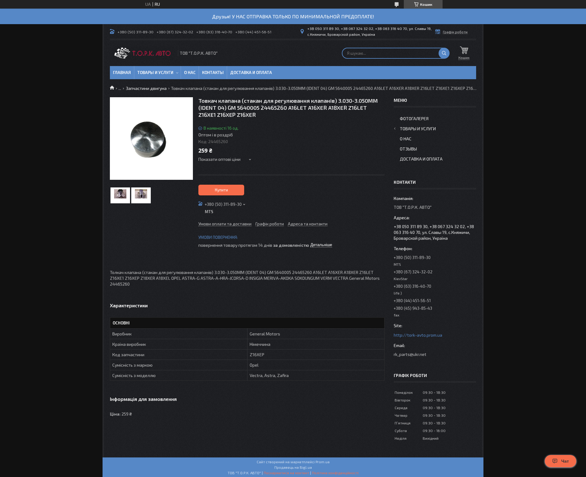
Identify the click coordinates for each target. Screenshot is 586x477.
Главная (122, 72)
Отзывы (408, 148)
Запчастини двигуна (146, 88)
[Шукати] (444, 53)
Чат (565, 461)
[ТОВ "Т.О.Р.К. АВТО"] (143, 53)
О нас (190, 72)
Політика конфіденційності (335, 473)
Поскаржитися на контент (286, 473)
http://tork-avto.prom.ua (418, 335)
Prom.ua (323, 462)
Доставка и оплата (251, 72)
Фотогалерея (414, 118)
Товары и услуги (155, 72)
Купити (221, 189)
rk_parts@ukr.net (410, 354)
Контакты (213, 72)
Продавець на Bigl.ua (293, 467)
